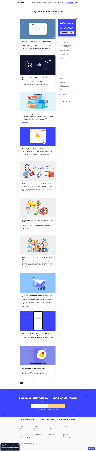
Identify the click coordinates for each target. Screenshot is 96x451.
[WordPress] (21, 437)
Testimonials (22, 430)
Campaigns (62, 75)
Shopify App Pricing (66, 432)
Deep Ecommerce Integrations (53, 430)
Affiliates (21, 434)
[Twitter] (67, 101)
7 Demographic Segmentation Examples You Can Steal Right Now (37, 296)
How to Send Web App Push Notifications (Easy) (34, 368)
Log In (64, 2)
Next (38, 382)
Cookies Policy (41, 447)
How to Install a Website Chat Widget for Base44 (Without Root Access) (37, 42)
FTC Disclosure (47, 447)
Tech (61, 89)
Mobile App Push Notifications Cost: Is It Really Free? (35, 149)
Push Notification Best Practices (65, 42)
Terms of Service (22, 447)
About (21, 428)
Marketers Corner (63, 83)
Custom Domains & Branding (53, 434)
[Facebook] (63, 101)
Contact (21, 433)
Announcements (63, 71)
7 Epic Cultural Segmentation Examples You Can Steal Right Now (37, 258)
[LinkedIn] (27, 437)
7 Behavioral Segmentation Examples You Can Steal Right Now (37, 183)
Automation (44, 2)
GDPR (36, 447)
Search (74, 94)
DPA (33, 447)
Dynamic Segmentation (38, 432)
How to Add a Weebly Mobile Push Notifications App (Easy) (37, 114)
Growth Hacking (62, 81)
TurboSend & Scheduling (52, 432)
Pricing (59, 2)
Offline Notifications (37, 430)
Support (64, 428)
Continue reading (25, 50)
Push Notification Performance (65, 86)
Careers (21, 435)
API (63, 436)
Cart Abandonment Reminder (39, 434)
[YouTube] (70, 101)
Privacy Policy (29, 447)
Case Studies (62, 77)
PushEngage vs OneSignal (67, 437)
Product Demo (65, 434)
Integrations (65, 435)
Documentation (65, 429)
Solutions (49, 2)
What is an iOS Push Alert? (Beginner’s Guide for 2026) (35, 333)
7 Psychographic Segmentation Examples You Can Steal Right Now (37, 220)
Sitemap (52, 447)
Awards (61, 73)
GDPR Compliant (51, 433)
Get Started (70, 2)
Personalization (51, 429)
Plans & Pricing (65, 430)
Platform (33, 2)
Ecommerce (62, 78)
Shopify (61, 87)
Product (61, 85)
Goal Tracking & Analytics (52, 428)
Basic (61, 74)
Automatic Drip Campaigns (38, 429)
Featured (61, 79)
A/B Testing (36, 433)
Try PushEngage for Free (67, 32)
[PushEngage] (20, 2)
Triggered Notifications (38, 428)
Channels (38, 2)
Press (21, 429)
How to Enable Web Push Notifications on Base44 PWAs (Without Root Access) (36, 78)
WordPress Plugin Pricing (67, 433)
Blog (21, 432)
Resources (54, 2)
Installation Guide (63, 82)
